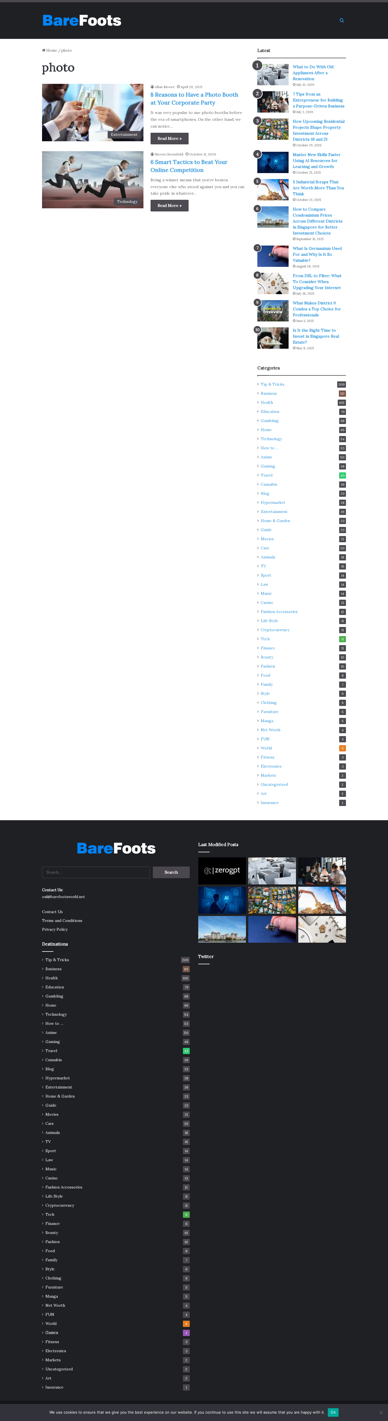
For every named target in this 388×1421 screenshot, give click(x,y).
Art (264, 793)
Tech (265, 638)
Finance (268, 648)
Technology (271, 438)
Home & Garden (275, 520)
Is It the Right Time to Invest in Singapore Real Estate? (316, 336)
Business (269, 393)
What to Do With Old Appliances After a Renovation (313, 72)
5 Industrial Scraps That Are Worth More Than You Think (318, 187)
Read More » (170, 138)
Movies (267, 538)
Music (266, 593)
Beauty (267, 657)
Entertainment (274, 511)
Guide (266, 529)
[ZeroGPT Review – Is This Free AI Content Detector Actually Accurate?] (222, 870)
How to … (270, 447)
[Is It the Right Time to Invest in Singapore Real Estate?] (273, 338)
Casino (267, 602)
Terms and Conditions (62, 920)
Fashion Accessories (279, 611)
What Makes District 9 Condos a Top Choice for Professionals (317, 308)
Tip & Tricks (272, 384)
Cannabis (269, 484)
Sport (266, 575)
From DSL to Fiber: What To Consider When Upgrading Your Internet (317, 281)
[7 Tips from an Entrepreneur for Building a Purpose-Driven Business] (273, 102)
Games (51, 1332)
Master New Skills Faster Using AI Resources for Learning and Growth (317, 160)
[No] (381, 1412)
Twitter (206, 956)
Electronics (271, 766)
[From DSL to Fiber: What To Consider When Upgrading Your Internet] (273, 283)
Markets (268, 775)
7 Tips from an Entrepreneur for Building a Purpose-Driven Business (319, 100)
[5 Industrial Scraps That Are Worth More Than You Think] (273, 189)
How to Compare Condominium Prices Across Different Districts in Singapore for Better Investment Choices (318, 221)
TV (263, 566)
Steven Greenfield (169, 154)
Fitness (267, 757)
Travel (266, 475)
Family (267, 684)
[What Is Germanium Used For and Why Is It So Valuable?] (273, 256)
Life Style (269, 620)
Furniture (269, 711)
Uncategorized (274, 784)
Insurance (270, 802)
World (266, 748)
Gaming (268, 466)
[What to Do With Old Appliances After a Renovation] (273, 74)
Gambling (270, 420)
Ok (333, 1412)
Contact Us (52, 911)
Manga (267, 720)
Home (51, 50)
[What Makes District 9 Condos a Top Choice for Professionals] (273, 310)
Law (264, 584)
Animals (268, 557)
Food (265, 675)
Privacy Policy (55, 929)
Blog (265, 493)
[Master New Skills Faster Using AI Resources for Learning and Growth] (273, 162)
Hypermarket (273, 502)
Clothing (269, 702)
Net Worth (270, 729)
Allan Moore (165, 87)
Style (265, 693)
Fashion (268, 666)
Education (270, 411)
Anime (266, 457)
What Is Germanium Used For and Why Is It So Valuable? (317, 254)
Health (267, 402)
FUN (265, 738)
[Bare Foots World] (81, 20)
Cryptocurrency (275, 629)
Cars (265, 547)
